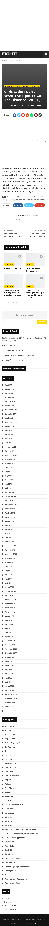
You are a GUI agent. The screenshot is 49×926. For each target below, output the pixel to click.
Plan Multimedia (31, 923)
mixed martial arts (33, 196)
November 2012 (11, 509)
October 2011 (10, 562)
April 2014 (8, 443)
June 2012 (9, 529)
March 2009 (9, 686)
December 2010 (11, 600)
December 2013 (11, 455)
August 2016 (9, 389)
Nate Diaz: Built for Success (12, 360)
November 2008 (11, 699)
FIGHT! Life (9, 264)
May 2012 (8, 534)
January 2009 (10, 690)
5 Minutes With (10, 726)
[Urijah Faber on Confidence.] (35, 259)
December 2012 (11, 505)
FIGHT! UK (8, 780)
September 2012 (11, 517)
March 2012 (9, 542)
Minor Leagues (10, 817)
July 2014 (8, 430)
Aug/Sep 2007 (10, 739)
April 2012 (8, 538)
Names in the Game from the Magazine (20, 829)
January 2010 (10, 645)
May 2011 (8, 579)
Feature (8, 755)
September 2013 (11, 468)
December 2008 (11, 694)
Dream (7, 751)
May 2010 (8, 628)
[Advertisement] (24, 25)
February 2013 (10, 496)
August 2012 (9, 521)
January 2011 (10, 595)
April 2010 (8, 632)
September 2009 (11, 661)
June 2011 (9, 575)
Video (7, 875)
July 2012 (8, 525)
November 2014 (11, 414)
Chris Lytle (10, 196)
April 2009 (8, 682)
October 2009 (10, 657)
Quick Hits (9, 850)
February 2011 (10, 591)
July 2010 (8, 620)
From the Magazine (12, 788)
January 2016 (10, 401)
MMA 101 (8, 821)
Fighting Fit (9, 784)
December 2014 (11, 410)
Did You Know (10, 747)
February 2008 (10, 711)
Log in (6, 898)
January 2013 (10, 500)
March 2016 (9, 397)
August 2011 (9, 571)
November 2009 (11, 653)
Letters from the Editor (14, 805)
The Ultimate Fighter (13, 86)
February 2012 (10, 546)
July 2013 (8, 476)
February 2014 (10, 447)
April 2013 (8, 488)
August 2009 (9, 665)
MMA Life (30, 264)
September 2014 (11, 422)
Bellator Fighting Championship (17, 743)
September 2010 (11, 612)
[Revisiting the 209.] (13, 259)
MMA (42, 196)
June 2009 (9, 674)
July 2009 (8, 670)
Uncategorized (10, 871)
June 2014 (9, 435)
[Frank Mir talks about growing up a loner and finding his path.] (35, 281)
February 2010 (10, 641)
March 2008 (9, 707)
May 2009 (8, 678)
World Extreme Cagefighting (16, 879)
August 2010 (9, 616)
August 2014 (9, 426)
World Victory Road (12, 883)
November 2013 (11, 459)
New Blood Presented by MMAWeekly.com (21, 834)
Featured (9, 286)
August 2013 (9, 472)
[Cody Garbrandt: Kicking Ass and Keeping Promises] (13, 281)
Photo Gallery (10, 846)
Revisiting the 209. (9, 346)
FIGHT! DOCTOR (11, 768)
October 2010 (10, 608)
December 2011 (11, 554)
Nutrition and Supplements (15, 838)
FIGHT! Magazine (21, 196)
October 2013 (10, 463)
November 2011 (11, 558)
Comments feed (10, 905)
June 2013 (9, 480)
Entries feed (8, 902)
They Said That (10, 862)
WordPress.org (10, 909)
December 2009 (11, 649)
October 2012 (10, 513)
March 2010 (9, 637)
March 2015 (9, 406)
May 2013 (8, 484)
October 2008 (10, 703)
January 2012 (10, 550)
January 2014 (10, 451)
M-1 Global (9, 809)
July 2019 (8, 385)
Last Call (8, 801)
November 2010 (11, 604)
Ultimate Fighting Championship (31, 86)
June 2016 (9, 393)
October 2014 (10, 418)
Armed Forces (10, 735)
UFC (4, 199)
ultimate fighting (20, 199)
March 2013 (9, 492)
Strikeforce (9, 854)
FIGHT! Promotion (12, 776)
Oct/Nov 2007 (10, 842)
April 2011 (8, 583)
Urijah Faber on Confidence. (12, 350)
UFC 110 (10, 199)
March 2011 (9, 587)
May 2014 (8, 439)
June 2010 (9, 624)
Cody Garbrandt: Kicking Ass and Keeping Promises (22, 355)
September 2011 (11, 566)
